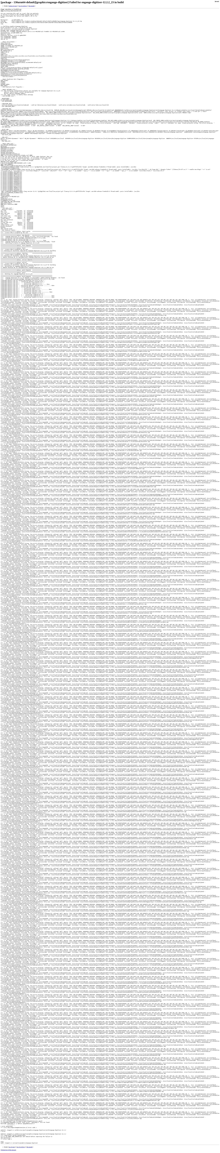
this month (31, 6)
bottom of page (13, 6)
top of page (12, 1147)
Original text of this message (8, 1150)
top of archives (23, 6)
